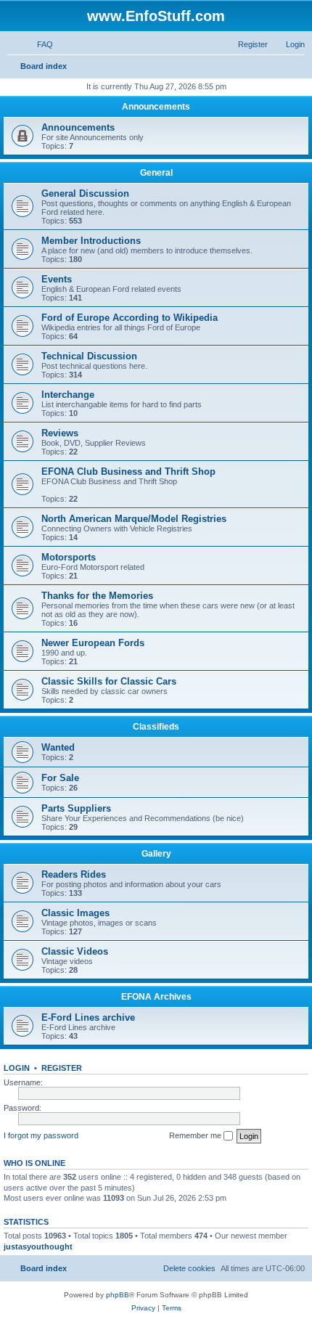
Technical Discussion (89, 356)
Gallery (156, 854)
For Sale (60, 777)
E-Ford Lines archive (88, 1017)
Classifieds (156, 727)
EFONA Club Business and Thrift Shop (128, 471)
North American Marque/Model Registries (133, 518)
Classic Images (75, 912)
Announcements (156, 107)
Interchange (67, 394)
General (156, 173)
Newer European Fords (92, 642)
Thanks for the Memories (97, 595)
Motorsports (68, 557)
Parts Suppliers (76, 808)
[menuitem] (38, 44)
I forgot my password (41, 1135)
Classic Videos (74, 951)
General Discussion (85, 193)
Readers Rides (73, 874)
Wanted (58, 747)
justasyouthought (38, 1246)
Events (56, 279)
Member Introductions (91, 240)
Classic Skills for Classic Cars (108, 681)
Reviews (59, 433)
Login (17, 1068)
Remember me (196, 1135)
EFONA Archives (156, 997)
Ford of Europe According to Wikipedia (129, 317)
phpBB (117, 1295)
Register (61, 1068)
